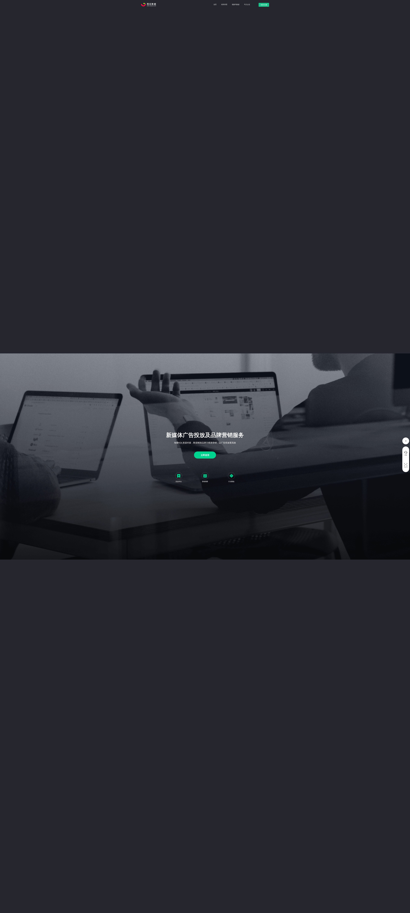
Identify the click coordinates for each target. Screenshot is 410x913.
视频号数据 (235, 4)
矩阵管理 (224, 4)
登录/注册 (264, 5)
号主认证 (247, 4)
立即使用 (205, 455)
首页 (215, 4)
